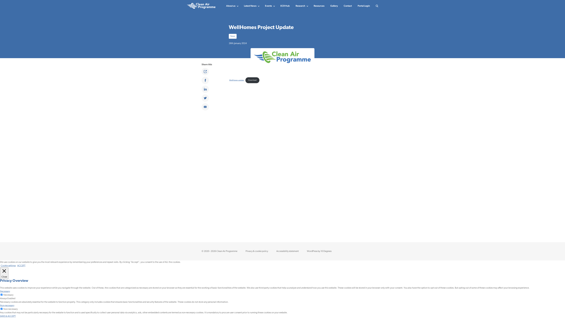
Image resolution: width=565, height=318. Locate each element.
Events (268, 5)
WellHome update (236, 80)
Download (252, 80)
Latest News (250, 5)
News (232, 36)
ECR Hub (285, 5)
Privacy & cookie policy (257, 251)
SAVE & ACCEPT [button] (8, 316)
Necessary (8, 295)
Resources (319, 5)
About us (230, 5)
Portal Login (364, 5)
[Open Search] (377, 6)
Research (300, 5)
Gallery (334, 5)
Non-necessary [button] (7, 305)
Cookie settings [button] (8, 266)
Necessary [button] (5, 291)
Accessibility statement (287, 251)
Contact (348, 5)
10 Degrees (326, 251)
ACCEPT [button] (21, 266)
